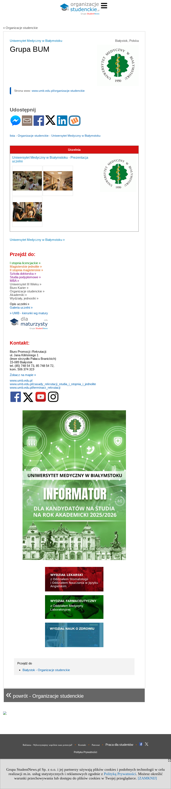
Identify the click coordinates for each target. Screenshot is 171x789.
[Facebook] (39, 124)
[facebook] (15, 401)
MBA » (14, 280)
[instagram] (53, 401)
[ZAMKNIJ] (147, 778)
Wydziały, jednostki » (24, 298)
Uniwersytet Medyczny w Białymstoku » (37, 239)
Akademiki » (18, 295)
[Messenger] (15, 124)
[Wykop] (74, 124)
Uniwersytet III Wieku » (25, 284)
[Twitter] (50, 123)
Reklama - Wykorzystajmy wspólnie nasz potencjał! (47, 745)
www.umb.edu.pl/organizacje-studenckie (58, 90)
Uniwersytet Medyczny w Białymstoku (36, 40)
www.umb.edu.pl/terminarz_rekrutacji (35, 387)
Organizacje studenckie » (27, 291)
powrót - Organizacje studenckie (45, 694)
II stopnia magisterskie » (26, 270)
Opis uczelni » (19, 304)
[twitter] (28, 401)
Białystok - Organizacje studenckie (46, 670)
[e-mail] (27, 124)
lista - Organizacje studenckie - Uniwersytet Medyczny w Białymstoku (55, 135)
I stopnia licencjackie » (25, 263)
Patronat (96, 745)
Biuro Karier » (19, 287)
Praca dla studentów (119, 744)
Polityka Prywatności (85, 752)
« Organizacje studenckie (20, 28)
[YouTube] (41, 401)
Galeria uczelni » (21, 307)
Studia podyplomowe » (25, 277)
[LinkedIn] (62, 124)
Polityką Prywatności (120, 774)
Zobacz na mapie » (23, 375)
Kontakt (82, 745)
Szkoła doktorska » (23, 273)
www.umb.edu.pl (21, 380)
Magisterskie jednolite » (26, 266)
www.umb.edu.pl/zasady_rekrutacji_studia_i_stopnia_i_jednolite (53, 384)
